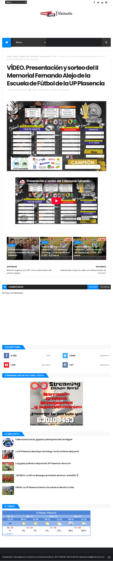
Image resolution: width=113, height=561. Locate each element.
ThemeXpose (19, 557)
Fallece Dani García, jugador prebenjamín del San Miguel (43, 439)
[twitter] (98, 2)
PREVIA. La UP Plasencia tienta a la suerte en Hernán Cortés (44, 487)
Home (9, 56)
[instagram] (106, 2)
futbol (15, 56)
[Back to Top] (109, 557)
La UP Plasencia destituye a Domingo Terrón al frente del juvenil (47, 451)
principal (34, 56)
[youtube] (102, 2)
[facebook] (94, 2)
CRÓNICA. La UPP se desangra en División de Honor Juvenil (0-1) (46, 475)
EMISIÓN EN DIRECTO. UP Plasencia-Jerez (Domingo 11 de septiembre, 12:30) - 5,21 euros (88, 251)
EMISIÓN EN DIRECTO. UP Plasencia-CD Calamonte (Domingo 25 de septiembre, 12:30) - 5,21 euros (55, 251)
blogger (93, 287)
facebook (104, 287)
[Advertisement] (56, 28)
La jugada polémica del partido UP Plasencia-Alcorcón (43, 463)
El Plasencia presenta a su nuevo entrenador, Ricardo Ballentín (21, 252)
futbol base (24, 56)
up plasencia (45, 56)
